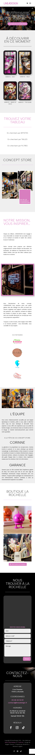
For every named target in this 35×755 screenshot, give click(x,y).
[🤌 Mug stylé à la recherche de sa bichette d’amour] (17, 548)
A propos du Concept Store (17, 24)
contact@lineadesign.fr (17, 703)
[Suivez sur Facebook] (11, 727)
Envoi (27, 659)
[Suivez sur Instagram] (17, 727)
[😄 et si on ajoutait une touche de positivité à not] (17, 520)
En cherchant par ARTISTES (17, 133)
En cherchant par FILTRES (18, 146)
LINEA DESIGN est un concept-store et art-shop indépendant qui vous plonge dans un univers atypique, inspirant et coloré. (17, 15)
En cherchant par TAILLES (17, 139)
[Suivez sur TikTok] (23, 727)
